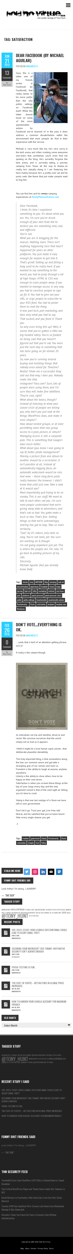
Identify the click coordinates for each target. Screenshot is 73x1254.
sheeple (31, 842)
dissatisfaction (22, 586)
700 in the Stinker (42, 912)
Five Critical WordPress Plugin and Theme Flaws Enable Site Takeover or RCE (33, 1190)
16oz (33, 909)
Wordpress (21, 609)
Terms (51, 1248)
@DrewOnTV (6, 909)
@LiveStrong (40, 909)
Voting (43, 842)
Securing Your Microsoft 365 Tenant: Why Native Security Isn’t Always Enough (38, 950)
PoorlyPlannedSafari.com (45, 196)
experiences (34, 586)
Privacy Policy (43, 1248)
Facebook (44, 586)
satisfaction (41, 604)
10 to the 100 (34, 915)
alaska (25, 582)
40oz (69, 912)
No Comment (16, 957)
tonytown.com (61, 604)
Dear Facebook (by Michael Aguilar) (40, 57)
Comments (7, 77)
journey (20, 591)
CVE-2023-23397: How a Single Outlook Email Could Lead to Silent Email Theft (39, 931)
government (35, 838)
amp (31, 582)
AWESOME (39, 582)
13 (7, 73)
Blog (22, 1248)
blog (46, 582)
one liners (60, 591)
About (27, 1248)
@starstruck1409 (39, 1055)
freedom (26, 838)
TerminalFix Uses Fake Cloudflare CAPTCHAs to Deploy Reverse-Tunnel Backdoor (33, 1181)
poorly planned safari (53, 595)
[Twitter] (27, 872)
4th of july (61, 909)
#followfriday (17, 909)
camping (53, 582)
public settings (28, 600)
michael (51, 591)
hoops (58, 586)
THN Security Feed (15, 1171)
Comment (7, 646)
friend (52, 586)
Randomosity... (32, 66)
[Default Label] (43, 872)
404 (64, 1058)
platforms (26, 595)
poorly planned (37, 595)
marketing (42, 591)
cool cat (61, 582)
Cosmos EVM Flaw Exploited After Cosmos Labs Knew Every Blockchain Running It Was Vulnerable (33, 1207)
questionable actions (56, 600)
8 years (28, 909)
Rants (32, 604)
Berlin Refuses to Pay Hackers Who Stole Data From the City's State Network (32, 1199)
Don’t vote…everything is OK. (39, 627)
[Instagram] (35, 872)
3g (50, 912)
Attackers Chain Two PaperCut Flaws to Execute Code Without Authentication (29, 1216)
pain (18, 595)
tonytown (51, 604)
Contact (33, 1248)
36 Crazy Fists (51, 909)
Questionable (41, 600)
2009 (63, 912)
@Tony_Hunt (15, 915)
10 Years (55, 912)
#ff (60, 912)
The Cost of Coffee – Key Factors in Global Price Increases (38, 984)
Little (34, 591)
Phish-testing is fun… (24, 967)
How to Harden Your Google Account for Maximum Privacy (39, 1003)
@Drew (68, 909)
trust (37, 842)
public (19, 600)
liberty (44, 838)
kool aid (28, 591)
